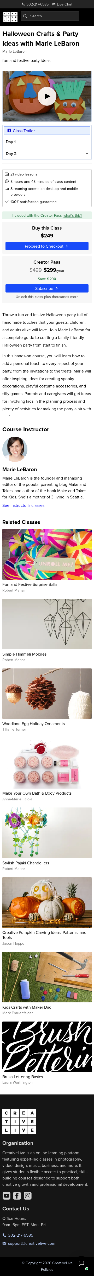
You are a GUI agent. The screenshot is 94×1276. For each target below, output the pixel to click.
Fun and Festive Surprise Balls (29, 584)
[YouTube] (6, 1196)
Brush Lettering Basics (22, 1077)
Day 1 (11, 142)
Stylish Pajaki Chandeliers (25, 863)
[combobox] (50, 16)
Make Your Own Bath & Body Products (37, 793)
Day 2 (11, 154)
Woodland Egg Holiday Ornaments (33, 723)
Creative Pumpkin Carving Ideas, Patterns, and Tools (44, 934)
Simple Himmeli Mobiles (24, 654)
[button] (81, 1263)
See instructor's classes (23, 505)
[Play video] (47, 96)
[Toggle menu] (86, 16)
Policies (47, 1269)
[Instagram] (28, 1196)
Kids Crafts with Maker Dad (26, 1007)
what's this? (72, 215)
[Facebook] (17, 1196)
